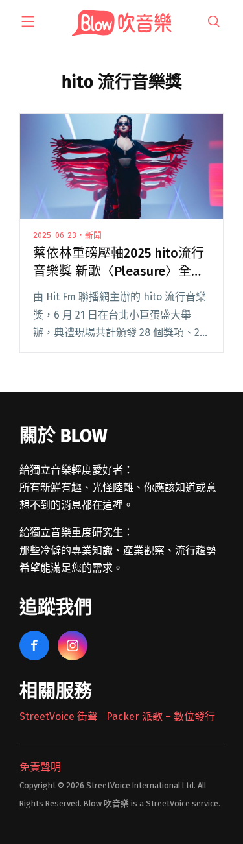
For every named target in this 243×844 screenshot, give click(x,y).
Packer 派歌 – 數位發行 (160, 716)
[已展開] (28, 21)
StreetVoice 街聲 (58, 716)
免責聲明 (40, 767)
